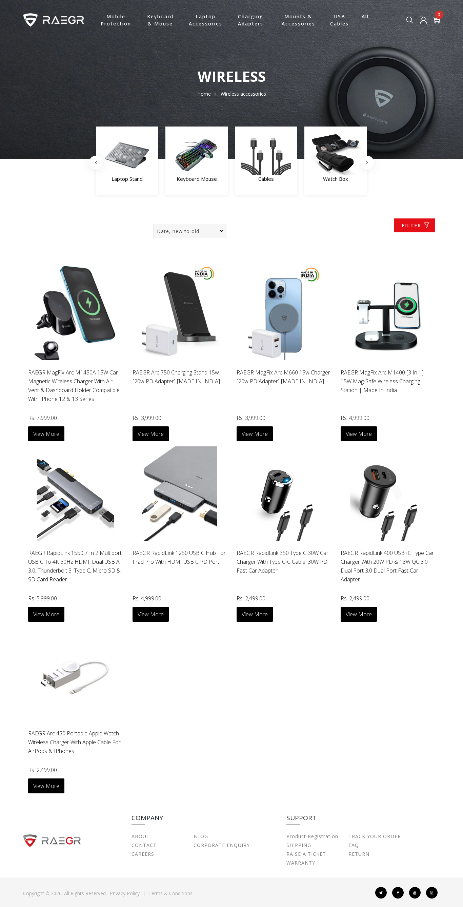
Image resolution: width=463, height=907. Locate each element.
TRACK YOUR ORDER (374, 836)
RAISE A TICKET (306, 854)
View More (46, 434)
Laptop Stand (127, 178)
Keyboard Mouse (197, 178)
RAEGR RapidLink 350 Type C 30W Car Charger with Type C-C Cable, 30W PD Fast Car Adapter (282, 561)
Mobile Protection (116, 20)
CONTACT (144, 845)
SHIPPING (298, 845)
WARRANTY (300, 863)
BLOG (201, 836)
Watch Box (335, 178)
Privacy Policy (125, 893)
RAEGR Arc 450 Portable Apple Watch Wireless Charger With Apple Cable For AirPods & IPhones (74, 742)
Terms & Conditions (170, 893)
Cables (266, 178)
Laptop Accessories (205, 20)
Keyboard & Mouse (160, 20)
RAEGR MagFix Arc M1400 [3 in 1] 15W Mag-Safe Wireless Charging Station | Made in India (382, 381)
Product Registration (312, 836)
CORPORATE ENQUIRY (222, 845)
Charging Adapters (250, 20)
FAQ (353, 845)
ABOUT (141, 836)
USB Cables (339, 20)
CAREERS (143, 854)
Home (204, 94)
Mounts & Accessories (298, 20)
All (365, 16)
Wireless (230, 94)
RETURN (358, 854)
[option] (127, 162)
